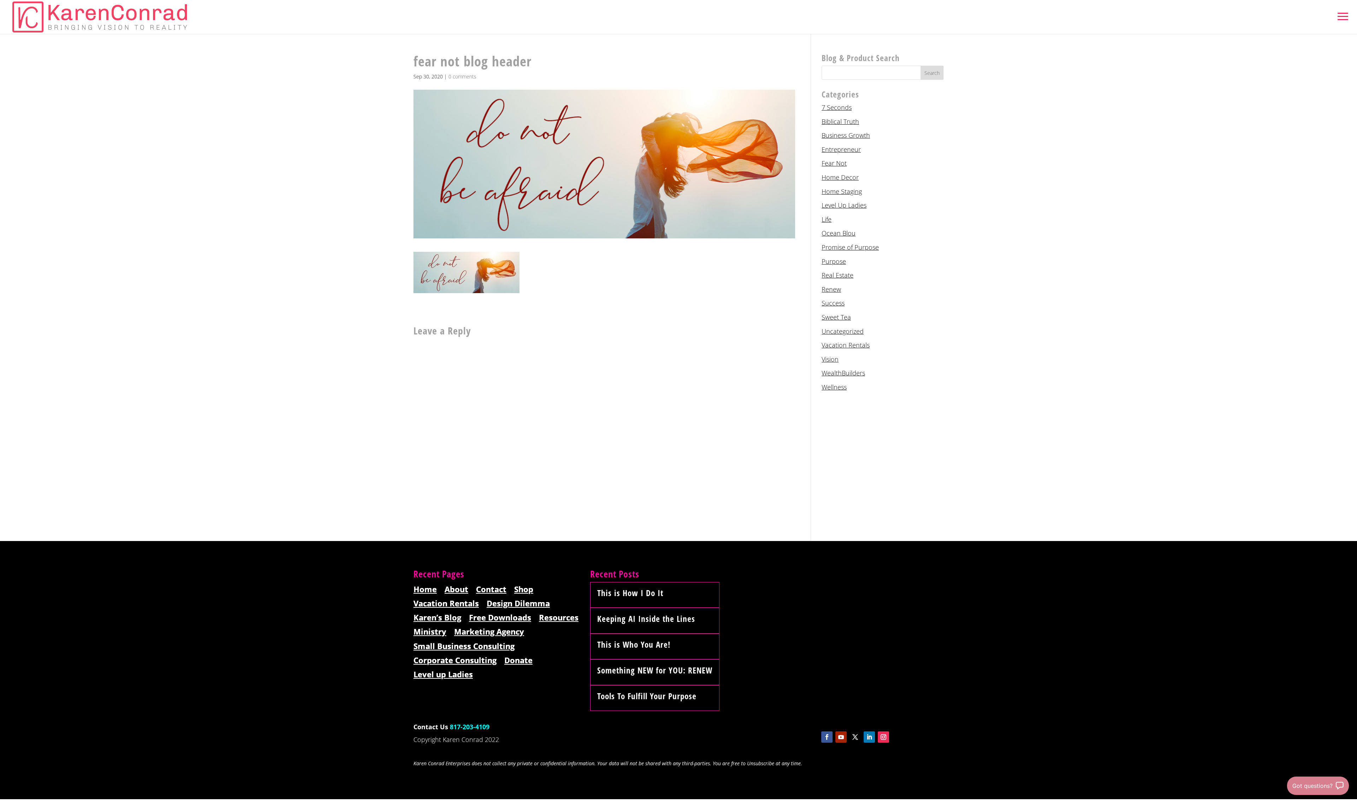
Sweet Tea (836, 317)
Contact (491, 589)
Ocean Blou (839, 233)
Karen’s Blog (437, 618)
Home (425, 589)
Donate (518, 660)
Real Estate (837, 275)
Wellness (834, 387)
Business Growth (846, 135)
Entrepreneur (841, 149)
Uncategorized (843, 331)
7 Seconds (837, 107)
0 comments (462, 76)
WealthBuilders (843, 373)
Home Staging (842, 191)
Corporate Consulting (455, 660)
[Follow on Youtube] (841, 737)
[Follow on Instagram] (883, 737)
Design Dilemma (518, 603)
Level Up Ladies (844, 205)
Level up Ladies (443, 674)
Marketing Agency (489, 632)
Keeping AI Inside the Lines (646, 618)
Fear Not (834, 163)
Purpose (834, 261)
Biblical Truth (840, 121)
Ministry (429, 632)
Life (827, 219)
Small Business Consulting (464, 646)
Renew (831, 289)
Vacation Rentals (846, 345)
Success (833, 303)
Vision (830, 359)
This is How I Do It (630, 593)
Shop (523, 589)
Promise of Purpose (850, 247)
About (456, 589)
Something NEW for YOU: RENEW (654, 670)
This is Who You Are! (633, 644)
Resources (558, 618)
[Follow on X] (855, 737)
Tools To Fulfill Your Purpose (647, 696)
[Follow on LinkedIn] (869, 737)
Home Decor (840, 177)
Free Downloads (500, 618)
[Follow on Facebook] (827, 737)
